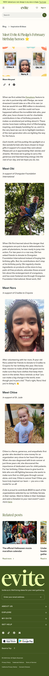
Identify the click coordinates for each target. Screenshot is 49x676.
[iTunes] (9, 641)
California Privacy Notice (9, 667)
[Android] (26, 641)
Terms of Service (31, 662)
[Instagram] (3, 633)
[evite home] (23, 578)
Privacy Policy (6, 662)
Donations (30, 97)
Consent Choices (24, 667)
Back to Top (7, 648)
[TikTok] (8, 633)
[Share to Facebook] (9, 85)
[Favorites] (37, 8)
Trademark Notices (18, 662)
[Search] (44, 15)
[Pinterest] (14, 633)
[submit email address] (41, 597)
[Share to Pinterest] (14, 85)
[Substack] (19, 633)
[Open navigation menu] (3, 8)
